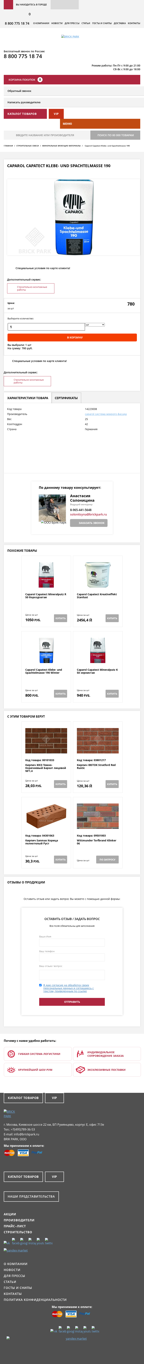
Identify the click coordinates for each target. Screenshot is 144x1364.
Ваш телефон (47, 951)
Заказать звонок (91, 523)
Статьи (86, 23)
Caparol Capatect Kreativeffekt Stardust (97, 596)
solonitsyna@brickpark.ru (88, 514)
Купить (61, 618)
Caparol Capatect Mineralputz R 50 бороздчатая (45, 596)
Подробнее (46, 584)
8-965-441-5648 (81, 510)
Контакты (134, 23)
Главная (8, 145)
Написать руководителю (24, 102)
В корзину (75, 337)
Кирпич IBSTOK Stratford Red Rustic (96, 767)
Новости (57, 23)
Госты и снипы (102, 23)
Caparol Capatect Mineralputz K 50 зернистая (97, 671)
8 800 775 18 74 (17, 23)
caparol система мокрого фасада (106, 414)
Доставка (120, 23)
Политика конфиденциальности (35, 1300)
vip (56, 114)
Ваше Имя (45, 936)
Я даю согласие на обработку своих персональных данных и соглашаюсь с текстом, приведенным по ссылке (68, 988)
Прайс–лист (15, 1226)
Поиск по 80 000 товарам (116, 135)
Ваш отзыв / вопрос (50, 966)
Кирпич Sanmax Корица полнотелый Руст (41, 842)
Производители (19, 1220)
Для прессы (72, 23)
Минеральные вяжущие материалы (61, 145)
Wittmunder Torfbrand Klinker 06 (96, 842)
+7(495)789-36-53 (23, 1129)
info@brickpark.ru (26, 1134)
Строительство (18, 1232)
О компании (41, 23)
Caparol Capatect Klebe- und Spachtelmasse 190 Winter (43, 671)
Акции (10, 1214)
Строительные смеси (27, 145)
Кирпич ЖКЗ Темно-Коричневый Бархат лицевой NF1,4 (45, 768)
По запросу (107, 859)
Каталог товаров (23, 1098)
